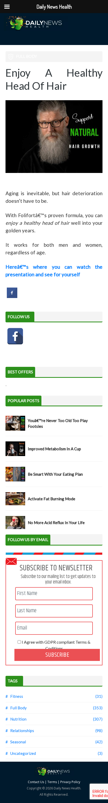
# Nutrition (16, 719)
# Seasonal (16, 741)
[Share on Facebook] (12, 296)
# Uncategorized (21, 753)
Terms (52, 782)
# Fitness (14, 696)
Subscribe (57, 655)
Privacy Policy (70, 782)
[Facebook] (15, 336)
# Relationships (20, 730)
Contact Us (36, 782)
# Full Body (16, 707)
